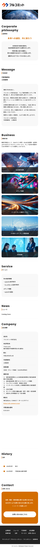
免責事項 (35, 539)
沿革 (16, 533)
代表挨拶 (24, 530)
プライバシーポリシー (16, 539)
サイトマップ (6, 539)
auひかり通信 (9, 292)
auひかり (7, 282)
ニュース (16, 530)
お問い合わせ (32, 533)
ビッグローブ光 (9, 285)
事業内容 (8, 533)
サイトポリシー (27, 539)
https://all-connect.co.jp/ (11, 403)
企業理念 (8, 530)
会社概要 (32, 530)
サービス (24, 533)
